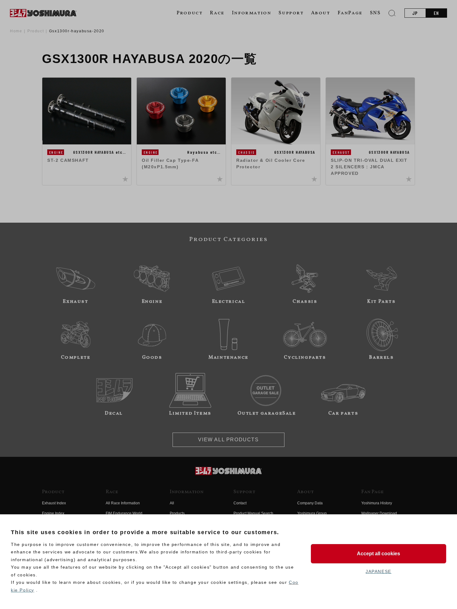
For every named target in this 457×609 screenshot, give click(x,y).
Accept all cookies (378, 553)
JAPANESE (378, 571)
